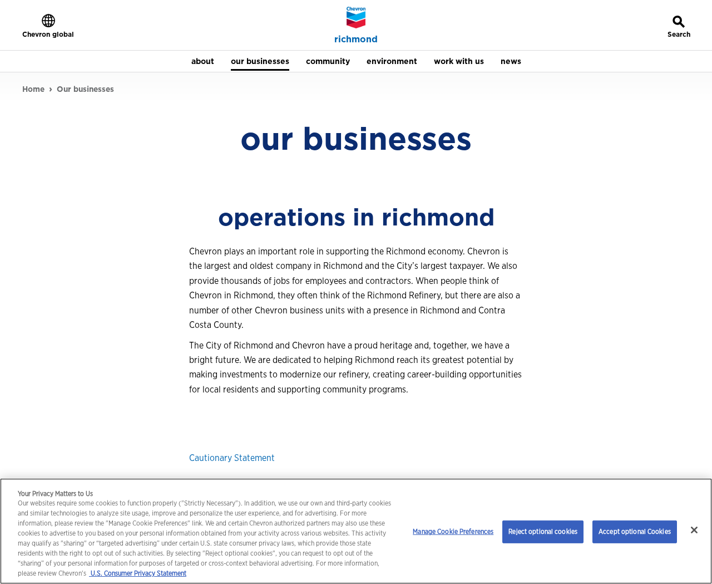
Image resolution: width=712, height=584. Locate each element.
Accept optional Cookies (635, 531)
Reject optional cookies (542, 531)
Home (33, 89)
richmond (356, 39)
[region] (356, 531)
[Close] (694, 530)
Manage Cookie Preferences (453, 531)
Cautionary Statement (232, 458)
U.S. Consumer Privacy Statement (137, 573)
